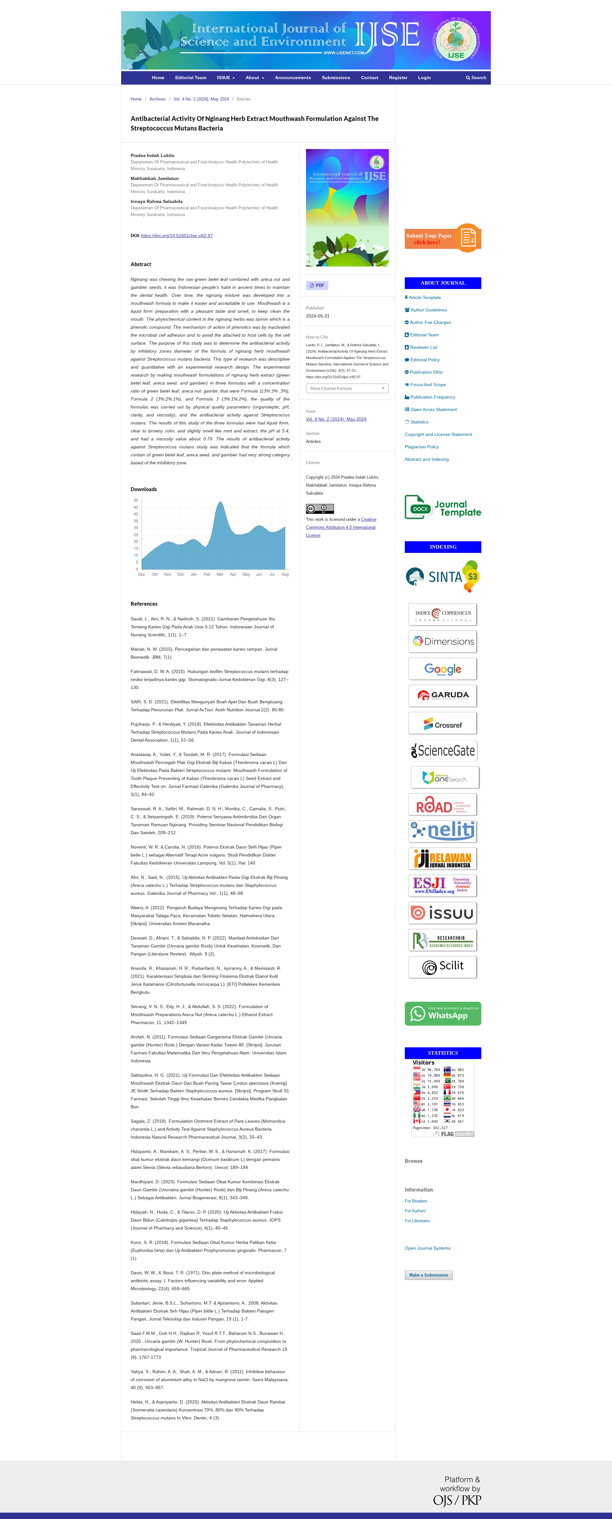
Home (158, 77)
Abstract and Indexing (427, 459)
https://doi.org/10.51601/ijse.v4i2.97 (177, 235)
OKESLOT (415, 199)
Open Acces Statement (434, 409)
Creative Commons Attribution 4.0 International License (341, 527)
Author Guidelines (429, 309)
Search (478, 77)
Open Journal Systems (428, 1248)
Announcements (293, 77)
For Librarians (417, 1220)
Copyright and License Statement (438, 434)
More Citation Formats (331, 388)
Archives (157, 99)
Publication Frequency (433, 397)
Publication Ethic (426, 372)
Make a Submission (428, 1275)
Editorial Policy (425, 359)
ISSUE (224, 77)
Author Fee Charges (430, 322)
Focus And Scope (428, 384)
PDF (319, 285)
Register (398, 77)
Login (424, 77)
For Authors (415, 1210)
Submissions (336, 77)
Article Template (425, 297)
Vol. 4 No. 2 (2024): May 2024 (201, 99)
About (253, 77)
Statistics (419, 421)
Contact (369, 77)
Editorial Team (190, 77)
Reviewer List (423, 347)
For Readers (416, 1201)
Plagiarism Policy (422, 446)
